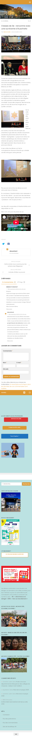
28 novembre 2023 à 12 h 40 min (17, 289)
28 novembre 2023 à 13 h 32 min (17, 314)
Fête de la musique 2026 (21, 690)
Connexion (6, 715)
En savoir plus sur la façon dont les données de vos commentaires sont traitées (16, 386)
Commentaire (8, 351)
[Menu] (30, 2)
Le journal (4, 21)
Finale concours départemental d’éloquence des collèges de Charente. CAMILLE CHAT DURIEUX (15, 684)
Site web (5, 369)
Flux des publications (9, 719)
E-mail (19, 362)
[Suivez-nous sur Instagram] (30, 392)
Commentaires (9, 282)
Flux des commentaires (10, 723)
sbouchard (7, 32)
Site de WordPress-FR (9, 726)
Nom (5, 362)
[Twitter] (24, 392)
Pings (22, 282)
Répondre (9, 309)
